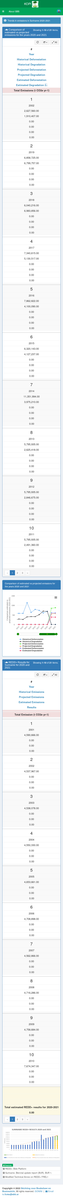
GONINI (38, 1191)
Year (31, 54)
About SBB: (14, 11)
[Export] (45, 42)
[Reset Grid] (38, 42)
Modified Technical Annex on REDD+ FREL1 (26, 1176)
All (55, 42)
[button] (3, 11)
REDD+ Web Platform (15, 1168)
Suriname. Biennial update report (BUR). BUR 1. (28, 1172)
